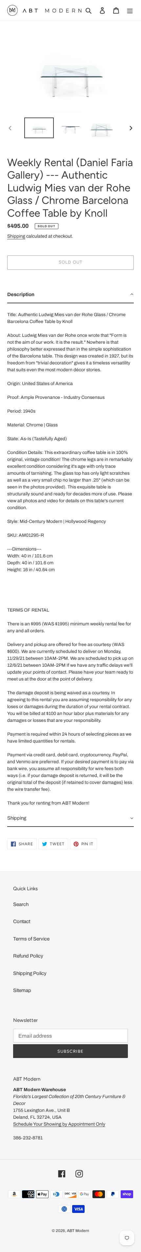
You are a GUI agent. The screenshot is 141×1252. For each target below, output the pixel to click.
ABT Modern (78, 1230)
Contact (21, 921)
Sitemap (22, 990)
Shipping (16, 236)
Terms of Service (31, 938)
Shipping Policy (30, 973)
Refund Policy (28, 956)
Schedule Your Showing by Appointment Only (59, 1124)
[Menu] (130, 10)
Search (21, 904)
